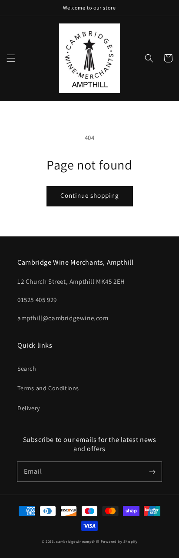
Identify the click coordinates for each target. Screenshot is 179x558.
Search (26, 368)
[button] (10, 58)
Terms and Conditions (48, 388)
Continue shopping (89, 195)
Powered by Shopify (119, 541)
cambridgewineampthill (77, 541)
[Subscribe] (152, 471)
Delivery (28, 408)
